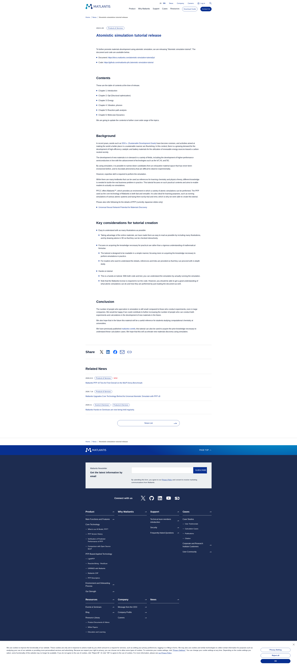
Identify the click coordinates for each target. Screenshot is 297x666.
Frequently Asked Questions (162, 533)
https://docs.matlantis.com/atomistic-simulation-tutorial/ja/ (131, 58)
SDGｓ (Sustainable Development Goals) (139, 143)
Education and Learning (96, 632)
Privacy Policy (167, 480)
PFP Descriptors (94, 578)
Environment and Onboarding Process (98, 584)
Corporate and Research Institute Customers (193, 544)
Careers (191, 3)
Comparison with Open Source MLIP (99, 547)
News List (148, 423)
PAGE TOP (204, 450)
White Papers (93, 627)
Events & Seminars (93, 607)
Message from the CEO (127, 607)
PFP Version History (95, 534)
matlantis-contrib (128, 329)
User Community (190, 552)
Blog (87, 612)
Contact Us (206, 9)
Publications (189, 533)
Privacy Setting (276, 650)
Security (153, 527)
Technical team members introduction (160, 520)
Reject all (275, 655)
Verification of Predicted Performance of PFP (96, 540)
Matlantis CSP (93, 573)
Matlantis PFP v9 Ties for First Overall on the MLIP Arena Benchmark (113, 383)
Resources (91, 599)
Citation (188, 538)
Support (154, 511)
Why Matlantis (126, 511)
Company (180, 3)
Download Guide (190, 9)
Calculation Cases (191, 529)
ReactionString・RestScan (97, 563)
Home (88, 17)
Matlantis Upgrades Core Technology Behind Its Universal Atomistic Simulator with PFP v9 (122, 396)
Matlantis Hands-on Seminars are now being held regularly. (109, 410)
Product (90, 511)
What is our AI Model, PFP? (98, 529)
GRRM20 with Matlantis (96, 568)
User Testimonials (191, 524)
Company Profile (125, 612)
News (171, 3)
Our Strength (91, 591)
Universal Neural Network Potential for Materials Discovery (122, 207)
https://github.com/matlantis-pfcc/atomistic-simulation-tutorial (128, 62)
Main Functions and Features (98, 519)
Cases (186, 511)
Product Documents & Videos (98, 622)
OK (275, 661)
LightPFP (91, 559)
